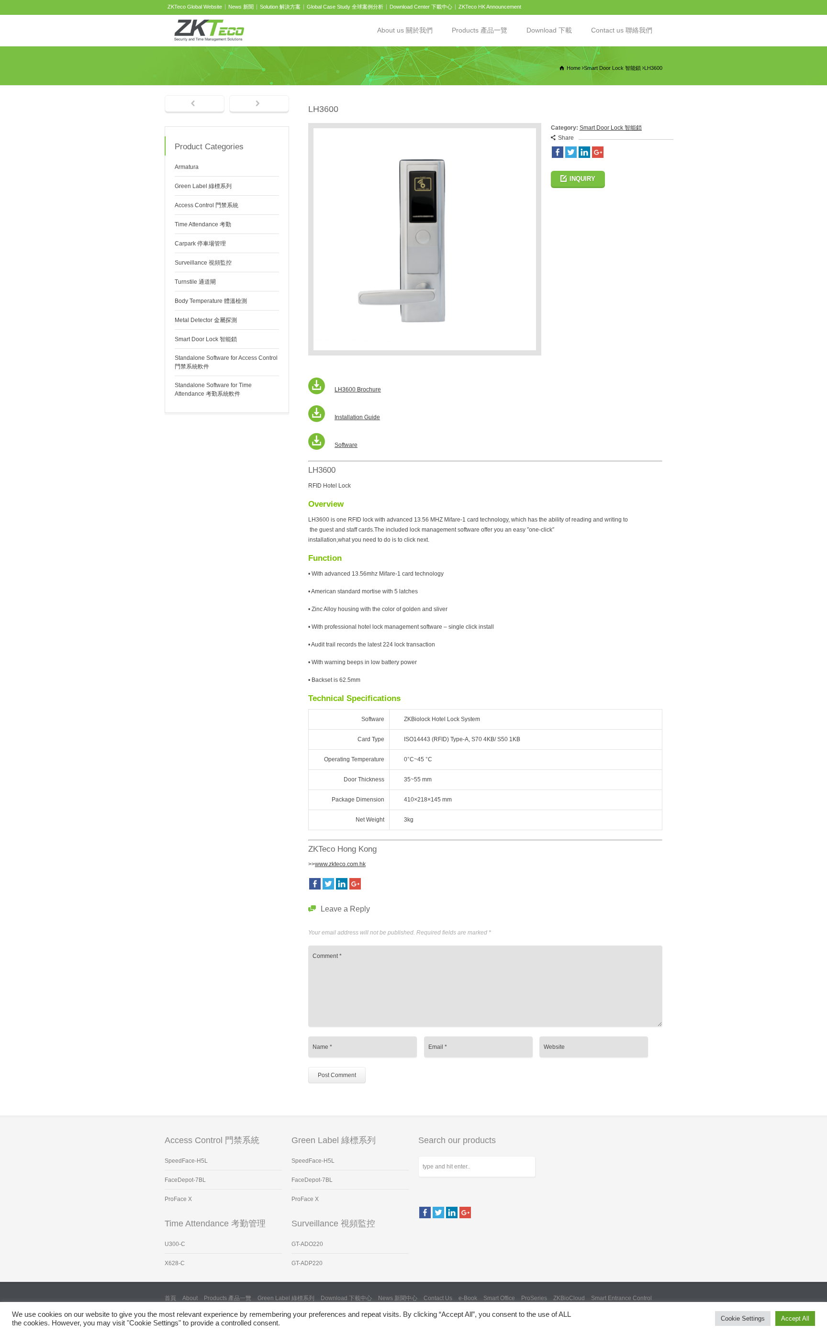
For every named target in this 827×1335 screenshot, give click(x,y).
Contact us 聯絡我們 (621, 30)
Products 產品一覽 (479, 30)
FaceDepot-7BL (185, 1180)
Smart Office (499, 1298)
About (190, 1298)
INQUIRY (582, 178)
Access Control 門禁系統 (206, 205)
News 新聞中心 (397, 1298)
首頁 (170, 1298)
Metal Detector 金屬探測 (206, 320)
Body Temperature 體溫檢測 (211, 301)
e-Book (467, 1298)
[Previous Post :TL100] (194, 104)
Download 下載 (549, 30)
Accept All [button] (795, 1318)
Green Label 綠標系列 (203, 186)
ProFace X (178, 1199)
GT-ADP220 (307, 1263)
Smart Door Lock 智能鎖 (611, 127)
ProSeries (534, 1298)
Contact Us (438, 1298)
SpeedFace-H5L (186, 1160)
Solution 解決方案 (280, 7)
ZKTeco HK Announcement (489, 7)
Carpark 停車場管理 (200, 243)
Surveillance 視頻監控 (203, 262)
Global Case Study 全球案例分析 (345, 7)
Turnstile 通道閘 (195, 281)
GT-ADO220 (307, 1244)
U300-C (175, 1244)
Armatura (187, 167)
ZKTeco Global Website (195, 7)
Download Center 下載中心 (421, 7)
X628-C (175, 1263)
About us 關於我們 (405, 30)
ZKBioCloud (569, 1298)
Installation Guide (357, 417)
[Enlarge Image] (424, 128)
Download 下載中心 (346, 1298)
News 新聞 (241, 7)
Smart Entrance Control (621, 1298)
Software (346, 445)
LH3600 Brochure (358, 389)
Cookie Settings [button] (743, 1318)
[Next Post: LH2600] (259, 104)
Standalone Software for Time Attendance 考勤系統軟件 (213, 389)
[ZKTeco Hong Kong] (209, 30)
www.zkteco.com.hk (340, 864)
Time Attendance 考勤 (203, 224)
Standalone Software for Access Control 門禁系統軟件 (226, 362)
